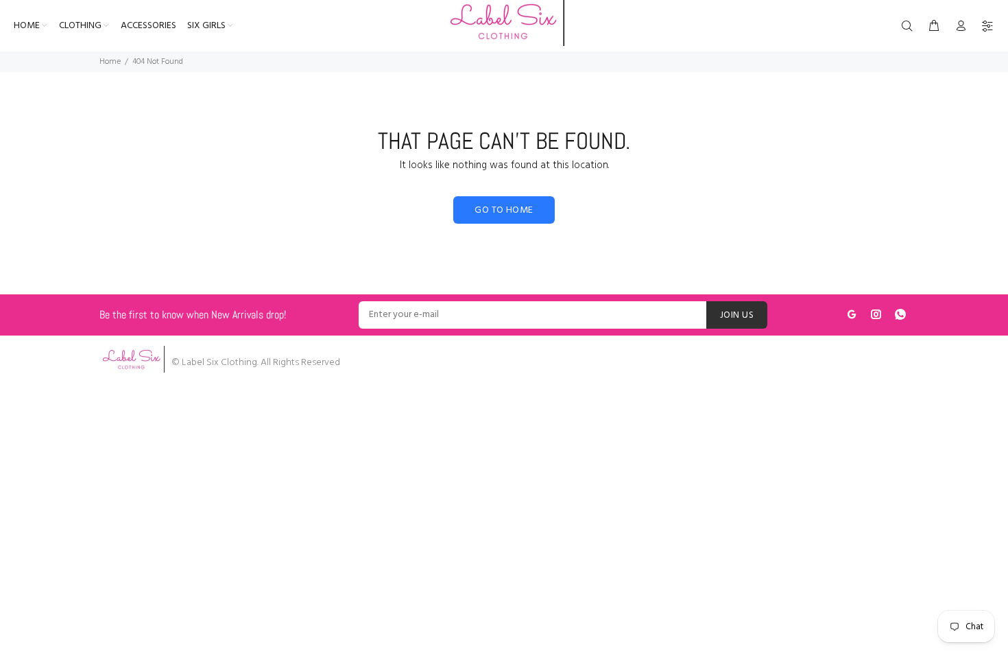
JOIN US (737, 315)
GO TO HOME (504, 210)
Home (110, 62)
